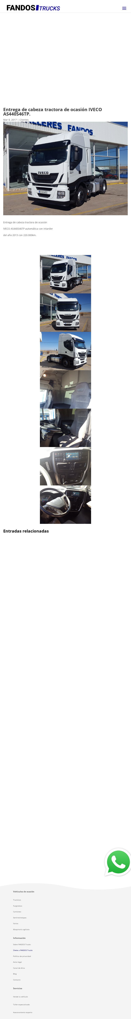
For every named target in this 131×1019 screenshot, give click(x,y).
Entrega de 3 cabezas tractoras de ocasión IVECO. (42, 840)
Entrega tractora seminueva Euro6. (31, 732)
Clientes (24, 119)
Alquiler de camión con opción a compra (36, 619)
